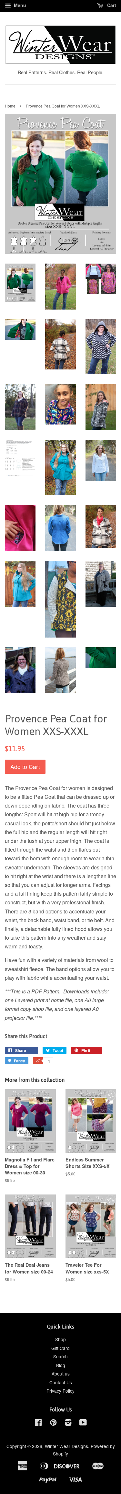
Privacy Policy (60, 1390)
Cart (111, 5)
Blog (60, 1365)
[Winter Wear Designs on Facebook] (38, 1423)
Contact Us (60, 1382)
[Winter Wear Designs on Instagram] (68, 1423)
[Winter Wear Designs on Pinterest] (53, 1423)
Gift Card (60, 1348)
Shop (60, 1339)
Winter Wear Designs (66, 1446)
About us (61, 1373)
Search (60, 1356)
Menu (19, 5)
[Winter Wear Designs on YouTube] (83, 1423)
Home (10, 105)
